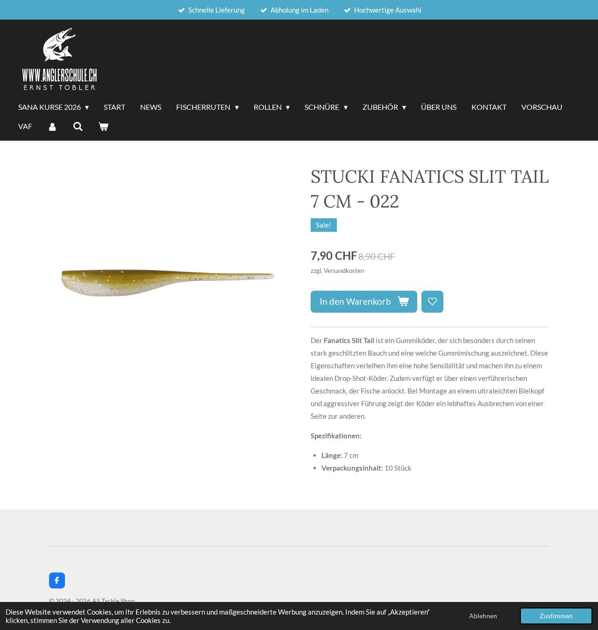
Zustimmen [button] (556, 616)
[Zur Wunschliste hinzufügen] (432, 302)
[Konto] (52, 126)
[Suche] (77, 126)
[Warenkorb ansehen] (103, 126)
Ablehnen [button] (483, 616)
